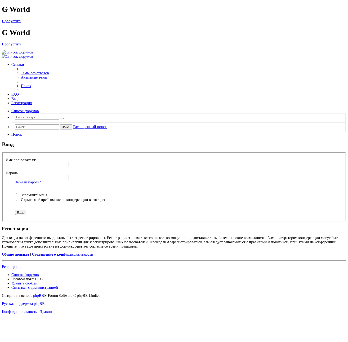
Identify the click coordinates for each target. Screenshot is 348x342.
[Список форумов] (17, 52)
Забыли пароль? (28, 182)
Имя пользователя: (21, 160)
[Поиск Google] (62, 118)
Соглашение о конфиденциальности (62, 254)
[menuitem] (35, 73)
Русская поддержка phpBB (23, 304)
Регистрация (12, 267)
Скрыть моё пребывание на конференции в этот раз (62, 200)
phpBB (38, 295)
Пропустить (11, 21)
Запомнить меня (33, 195)
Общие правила (15, 254)
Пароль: (12, 173)
